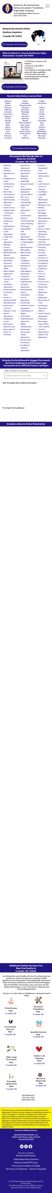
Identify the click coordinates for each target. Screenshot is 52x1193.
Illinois (7, 127)
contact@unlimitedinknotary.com (26, 13)
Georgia (8, 121)
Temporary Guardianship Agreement (26, 202)
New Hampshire (25, 123)
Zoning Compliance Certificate (25, 260)
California (7, 110)
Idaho (8, 125)
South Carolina (42, 113)
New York (25, 129)
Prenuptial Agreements (11, 1082)
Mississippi (25, 112)
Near (38, 1011)
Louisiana (7, 138)
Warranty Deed (26, 247)
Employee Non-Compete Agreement (27, 284)
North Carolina (25, 131)
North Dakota (25, 133)
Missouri (25, 114)
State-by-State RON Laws (26, 1162)
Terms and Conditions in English (26, 1165)
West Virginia (42, 133)
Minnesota (25, 110)
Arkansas (7, 108)
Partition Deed (44, 245)
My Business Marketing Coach (30, 1181)
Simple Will (25, 181)
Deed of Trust (9, 208)
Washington (41, 131)
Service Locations (26, 1153)
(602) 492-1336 (20, 16)
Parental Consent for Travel (8, 279)
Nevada (25, 121)
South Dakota (42, 117)
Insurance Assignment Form (43, 168)
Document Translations (38, 1007)
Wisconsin (42, 136)
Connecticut (8, 114)
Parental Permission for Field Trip (44, 239)
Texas (42, 123)
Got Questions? (28, 1095)
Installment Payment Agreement (25, 348)
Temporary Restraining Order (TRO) (43, 321)
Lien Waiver (42, 192)
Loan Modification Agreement (43, 199)
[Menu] (47, 6)
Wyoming (41, 138)
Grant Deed (25, 316)
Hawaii (7, 123)
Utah (42, 125)
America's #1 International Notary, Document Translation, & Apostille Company (29, 8)
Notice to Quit (44, 229)
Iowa (8, 131)
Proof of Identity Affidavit (41, 276)
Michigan (25, 108)
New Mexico (25, 127)
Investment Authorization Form (43, 176)
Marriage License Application (8, 247)
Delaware (7, 116)
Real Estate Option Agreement (43, 289)
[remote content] (26, 473)
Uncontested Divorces (10, 1028)
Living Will (42, 194)
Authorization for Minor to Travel (9, 186)
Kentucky (7, 136)
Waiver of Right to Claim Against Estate (27, 242)
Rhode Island (41, 109)
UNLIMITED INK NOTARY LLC (26, 1135)
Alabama (8, 101)
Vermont (42, 127)
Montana (25, 116)
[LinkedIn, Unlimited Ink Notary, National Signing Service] (22, 1146)
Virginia (42, 129)
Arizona (8, 105)
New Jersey (25, 125)
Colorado (7, 112)
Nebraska (25, 118)
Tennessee (42, 121)
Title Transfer (43, 327)
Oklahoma (25, 138)
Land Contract (44, 184)
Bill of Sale (8, 192)
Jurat (40, 181)
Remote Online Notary (26, 1155)
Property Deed (9, 290)
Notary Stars (26, 1183)
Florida (7, 118)
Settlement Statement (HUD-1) (43, 308)
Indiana (8, 129)
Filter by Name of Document (16, 371)
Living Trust (8, 237)
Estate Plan (25, 303)
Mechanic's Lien (44, 205)
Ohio (25, 136)
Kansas (8, 133)
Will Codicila (25, 250)
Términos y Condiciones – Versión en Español (26, 1169)
